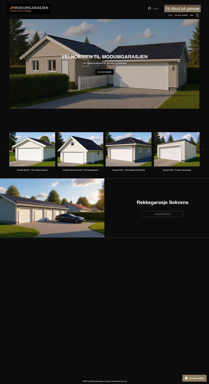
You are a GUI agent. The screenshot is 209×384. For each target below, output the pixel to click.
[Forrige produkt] (6, 149)
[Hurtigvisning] (32, 149)
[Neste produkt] (203, 149)
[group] (104, 152)
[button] (197, 15)
